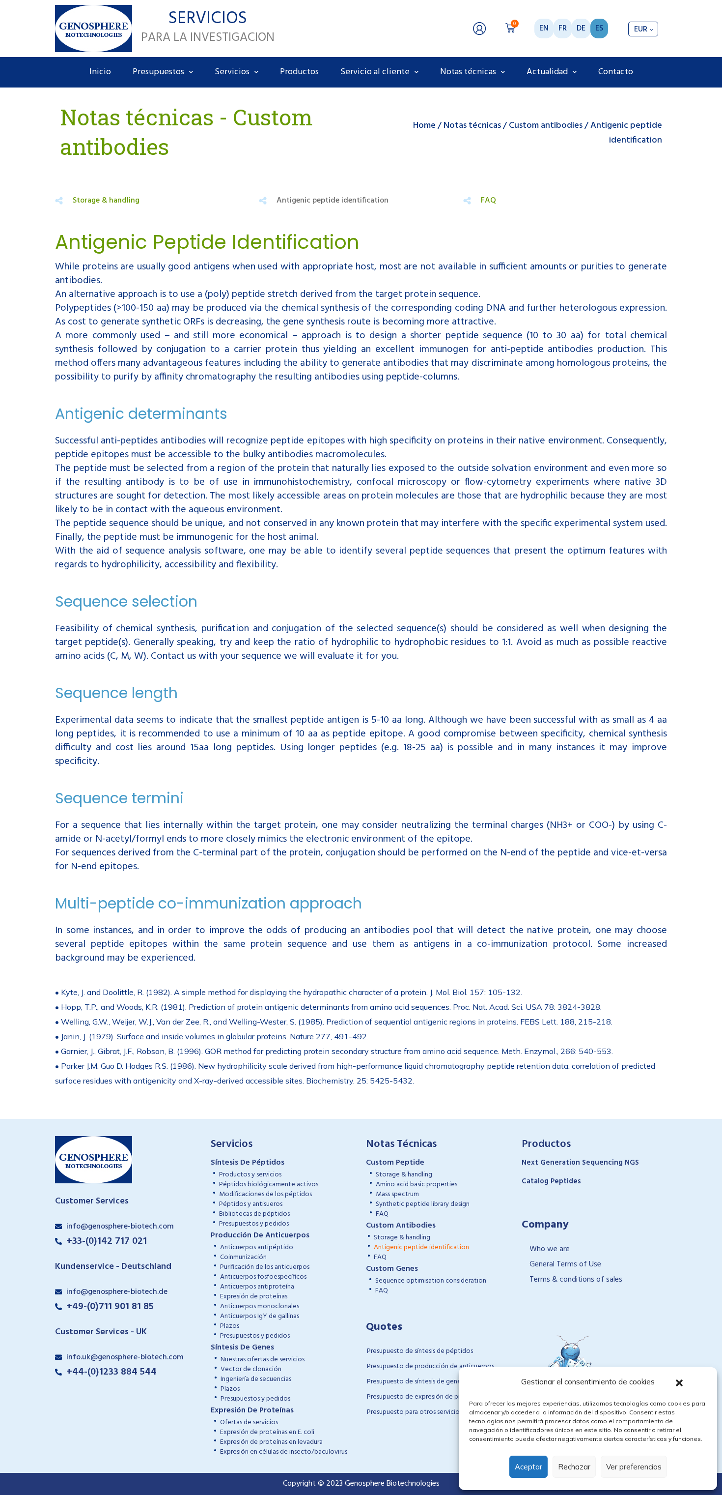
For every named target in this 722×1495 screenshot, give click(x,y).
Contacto (615, 72)
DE (581, 28)
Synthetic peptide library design (423, 1204)
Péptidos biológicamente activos (268, 1184)
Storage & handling (106, 200)
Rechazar (574, 1466)
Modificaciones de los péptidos (265, 1194)
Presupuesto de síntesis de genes (415, 1381)
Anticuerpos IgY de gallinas (259, 1316)
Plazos (229, 1326)
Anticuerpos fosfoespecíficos (263, 1277)
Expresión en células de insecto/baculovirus (283, 1452)
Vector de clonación (251, 1369)
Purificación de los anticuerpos (264, 1267)
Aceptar (528, 1466)
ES (599, 28)
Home (424, 125)
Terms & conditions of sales (575, 1279)
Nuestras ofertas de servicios (263, 1359)
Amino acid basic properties (416, 1184)
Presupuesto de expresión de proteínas (424, 1397)
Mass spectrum (397, 1194)
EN (544, 28)
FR (562, 28)
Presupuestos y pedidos (254, 1224)
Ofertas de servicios (249, 1422)
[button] (679, 1382)
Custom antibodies (546, 125)
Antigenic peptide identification (421, 1247)
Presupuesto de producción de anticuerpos (430, 1366)
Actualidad (547, 72)
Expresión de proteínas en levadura (271, 1442)
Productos (299, 72)
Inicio (100, 72)
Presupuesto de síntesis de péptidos (420, 1351)
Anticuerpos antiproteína (257, 1286)
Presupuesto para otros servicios (414, 1412)
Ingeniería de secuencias (256, 1379)
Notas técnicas (468, 72)
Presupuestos (158, 72)
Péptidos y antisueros (250, 1204)
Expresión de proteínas (253, 1296)
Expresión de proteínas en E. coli (267, 1432)
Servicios (232, 72)
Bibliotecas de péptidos (254, 1214)
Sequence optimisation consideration (430, 1281)
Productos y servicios (250, 1174)
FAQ (488, 200)
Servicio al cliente (375, 72)
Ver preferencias (634, 1466)
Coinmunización (243, 1257)
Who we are (549, 1249)
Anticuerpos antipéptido (256, 1247)
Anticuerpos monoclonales (259, 1306)
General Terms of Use (565, 1264)
